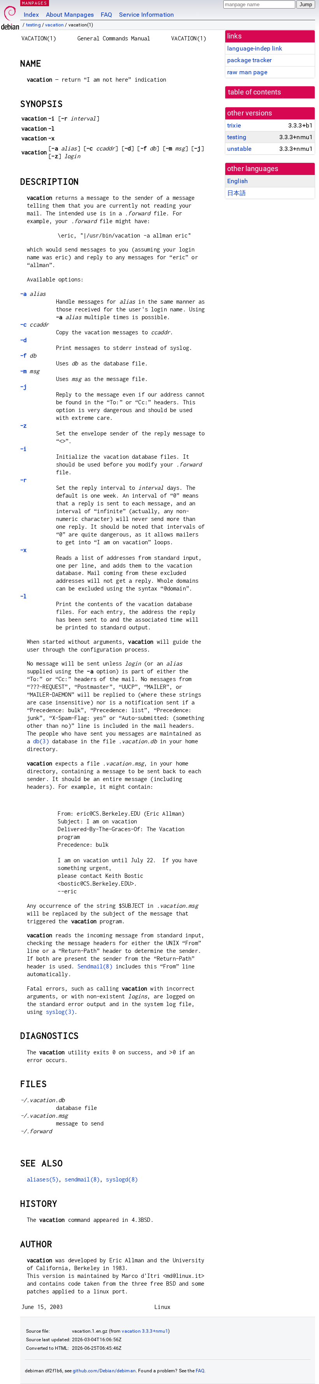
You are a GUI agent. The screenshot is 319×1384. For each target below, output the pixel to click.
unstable (239, 148)
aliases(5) (43, 1179)
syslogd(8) (122, 1179)
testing (33, 25)
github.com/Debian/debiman (104, 1371)
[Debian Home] (10, 15)
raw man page (247, 72)
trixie (234, 125)
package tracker (249, 60)
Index (31, 14)
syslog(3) (60, 1011)
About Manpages (70, 14)
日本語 (236, 193)
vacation (54, 25)
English (237, 181)
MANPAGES (34, 2)
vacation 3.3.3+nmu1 (145, 1331)
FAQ (106, 14)
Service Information (146, 14)
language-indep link (254, 48)
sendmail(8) (82, 1179)
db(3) (41, 741)
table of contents (254, 92)
